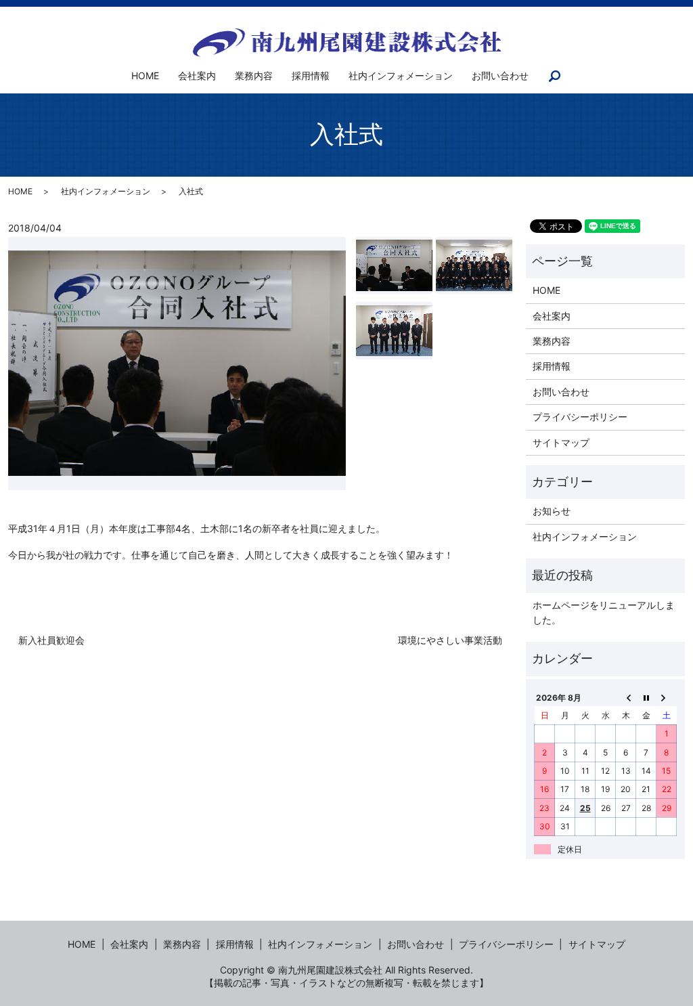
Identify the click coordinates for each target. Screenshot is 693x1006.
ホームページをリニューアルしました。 (604, 612)
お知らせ (552, 511)
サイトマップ (561, 442)
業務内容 (254, 75)
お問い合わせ (500, 75)
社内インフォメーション (401, 75)
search (563, 76)
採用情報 (311, 75)
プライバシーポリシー (580, 416)
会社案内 (197, 75)
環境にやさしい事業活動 (450, 640)
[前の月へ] (626, 697)
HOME (145, 75)
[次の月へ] (666, 697)
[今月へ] (646, 697)
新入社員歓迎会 (51, 640)
